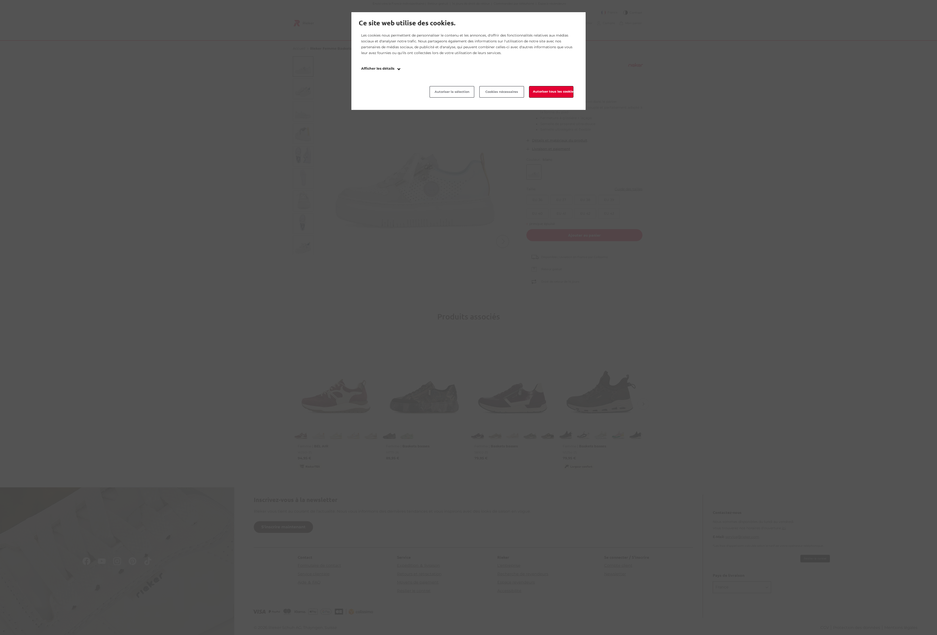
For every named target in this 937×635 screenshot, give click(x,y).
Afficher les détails (378, 68)
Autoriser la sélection (452, 92)
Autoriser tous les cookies (553, 91)
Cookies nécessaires (501, 92)
